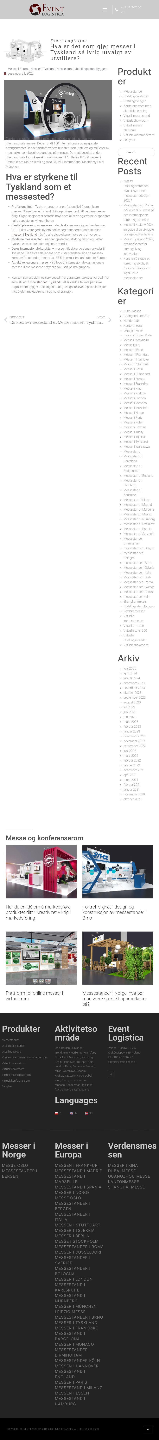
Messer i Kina (133, 388)
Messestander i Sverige (139, 587)
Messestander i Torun (138, 592)
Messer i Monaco (135, 403)
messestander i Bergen (139, 548)
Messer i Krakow (135, 393)
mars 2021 (131, 780)
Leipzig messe (133, 330)
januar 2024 (132, 678)
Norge (59, 1089)
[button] (105, 9)
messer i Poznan (135, 427)
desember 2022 (134, 736)
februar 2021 (132, 785)
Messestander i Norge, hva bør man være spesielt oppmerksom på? (114, 998)
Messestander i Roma (138, 582)
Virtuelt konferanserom (139, 135)
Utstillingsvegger (135, 101)
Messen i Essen (134, 350)
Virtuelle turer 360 (135, 630)
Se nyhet (129, 140)
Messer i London (135, 398)
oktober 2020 (133, 799)
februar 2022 (132, 760)
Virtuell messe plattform (16, 1074)
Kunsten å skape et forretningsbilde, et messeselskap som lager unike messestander (136, 268)
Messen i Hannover (136, 359)
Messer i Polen (133, 422)
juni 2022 (130, 751)
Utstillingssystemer (136, 96)
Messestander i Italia (137, 572)
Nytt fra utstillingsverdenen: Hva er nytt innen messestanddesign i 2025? (137, 190)
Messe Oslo (131, 345)
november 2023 (134, 688)
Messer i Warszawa (137, 446)
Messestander (133, 91)
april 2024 (130, 673)
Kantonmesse (133, 325)
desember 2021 (134, 770)
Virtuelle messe (134, 626)
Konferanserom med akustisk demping (25, 1057)
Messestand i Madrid (138, 505)
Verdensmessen (134, 611)
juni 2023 (130, 712)
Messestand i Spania (138, 529)
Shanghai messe (135, 601)
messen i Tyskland (24, 234)
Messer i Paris (133, 417)
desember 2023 (134, 683)
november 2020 (134, 794)
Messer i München (136, 408)
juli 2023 (129, 707)
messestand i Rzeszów (139, 524)
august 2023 (132, 702)
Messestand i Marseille (139, 509)
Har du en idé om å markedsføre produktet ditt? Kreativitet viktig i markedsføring (38, 912)
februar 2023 (132, 726)
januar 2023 (132, 731)
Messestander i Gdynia (139, 567)
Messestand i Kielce (137, 500)
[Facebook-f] (111, 1074)
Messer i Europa (18, 69)
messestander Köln (136, 596)
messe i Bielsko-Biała (138, 335)
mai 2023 (130, 717)
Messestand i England (138, 475)
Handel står (131, 321)
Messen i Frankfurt (136, 354)
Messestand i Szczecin (139, 534)
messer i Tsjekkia (135, 437)
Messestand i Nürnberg (139, 519)
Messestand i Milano (137, 514)
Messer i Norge (134, 413)
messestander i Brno (137, 563)
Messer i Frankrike (136, 384)
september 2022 (135, 746)
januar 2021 (132, 789)
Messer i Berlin (133, 369)
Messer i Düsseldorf (137, 374)
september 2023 (135, 697)
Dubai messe (132, 311)
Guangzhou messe (136, 316)
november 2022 (134, 741)
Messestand (65, 69)
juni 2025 (130, 668)
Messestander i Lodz (137, 577)
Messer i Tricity (133, 432)
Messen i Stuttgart (136, 364)
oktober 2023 (133, 693)
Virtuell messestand (137, 116)
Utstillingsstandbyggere (91, 69)
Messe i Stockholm (136, 340)
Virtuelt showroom (136, 120)
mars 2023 (131, 722)
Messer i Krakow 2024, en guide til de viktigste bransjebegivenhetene (139, 229)
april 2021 (130, 775)
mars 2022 (131, 755)
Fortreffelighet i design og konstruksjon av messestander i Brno (114, 912)
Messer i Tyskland (43, 69)
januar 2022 (132, 765)
